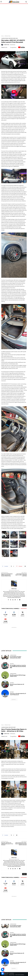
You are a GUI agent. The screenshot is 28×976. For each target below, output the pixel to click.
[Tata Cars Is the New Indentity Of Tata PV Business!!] (5, 693)
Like (5, 611)
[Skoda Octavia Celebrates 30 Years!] (5, 684)
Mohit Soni (7, 44)
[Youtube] (19, 599)
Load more (14, 699)
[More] (25, 566)
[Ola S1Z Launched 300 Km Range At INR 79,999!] (5, 675)
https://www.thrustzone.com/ (14, 590)
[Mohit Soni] (2, 45)
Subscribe (5, 618)
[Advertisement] (14, 19)
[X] (17, 599)
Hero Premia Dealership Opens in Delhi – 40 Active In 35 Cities (21, 574)
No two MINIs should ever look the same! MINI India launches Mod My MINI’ (18, 666)
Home (2, 36)
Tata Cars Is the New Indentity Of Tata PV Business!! (18, 694)
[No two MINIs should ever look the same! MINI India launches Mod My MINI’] (5, 666)
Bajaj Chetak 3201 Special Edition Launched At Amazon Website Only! (6, 574)
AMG (17, 38)
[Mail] (15, 599)
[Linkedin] (12, 599)
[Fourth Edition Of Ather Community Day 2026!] (5, 657)
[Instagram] (10, 599)
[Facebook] (8, 599)
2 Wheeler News (7, 36)
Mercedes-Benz (12, 38)
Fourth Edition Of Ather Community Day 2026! (15, 657)
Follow (14, 611)
